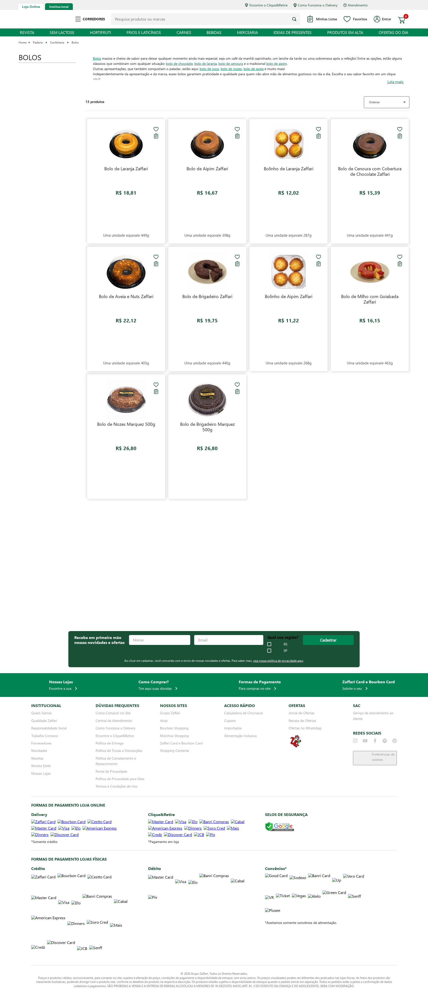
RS (285, 644)
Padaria (38, 42)
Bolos (75, 42)
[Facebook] (375, 741)
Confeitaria (57, 42)
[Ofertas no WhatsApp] (296, 746)
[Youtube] (365, 741)
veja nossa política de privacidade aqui (278, 661)
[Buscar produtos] (294, 19)
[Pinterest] (394, 741)
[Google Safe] (279, 826)
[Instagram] (355, 741)
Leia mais (395, 81)
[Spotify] (384, 741)
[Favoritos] (156, 129)
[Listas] (156, 136)
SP (285, 651)
